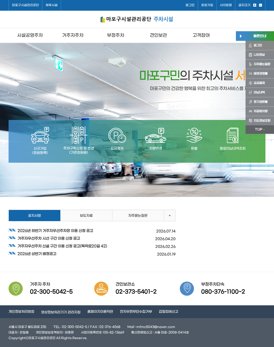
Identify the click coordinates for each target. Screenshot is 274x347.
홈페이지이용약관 (100, 312)
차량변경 (155, 148)
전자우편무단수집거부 (136, 312)
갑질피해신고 (168, 312)
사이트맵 (226, 5)
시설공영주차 (30, 35)
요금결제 (259, 83)
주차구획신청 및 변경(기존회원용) (78, 150)
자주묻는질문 (262, 64)
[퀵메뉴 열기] (241, 36)
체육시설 (52, 5)
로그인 (190, 5)
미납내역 (259, 92)
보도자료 (86, 216)
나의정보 (259, 55)
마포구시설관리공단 (25, 5)
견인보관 (158, 35)
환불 (194, 148)
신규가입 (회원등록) (40, 150)
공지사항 (34, 216)
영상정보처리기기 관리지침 (60, 312)
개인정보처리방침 (21, 312)
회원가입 (207, 5)
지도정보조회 (262, 121)
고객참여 (201, 35)
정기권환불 (261, 102)
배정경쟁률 (261, 73)
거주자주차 (72, 35)
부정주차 (115, 35)
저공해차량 (261, 111)
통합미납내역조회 (233, 148)
